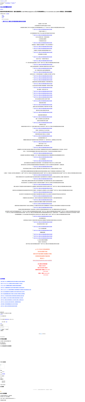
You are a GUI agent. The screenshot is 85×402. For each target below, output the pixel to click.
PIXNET (36, 389)
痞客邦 (6, 319)
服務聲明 (51, 389)
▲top (1, 323)
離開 (5, 400)
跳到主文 (1, 9)
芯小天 (1, 314)
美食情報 (7, 13)
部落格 (3, 16)
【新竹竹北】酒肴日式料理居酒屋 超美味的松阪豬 (14, 21)
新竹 (6, 321)
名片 (3, 17)
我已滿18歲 (2, 400)
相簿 (3, 15)
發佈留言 (2, 330)
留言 (8, 319)
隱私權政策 (47, 389)
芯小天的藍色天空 (6, 7)
